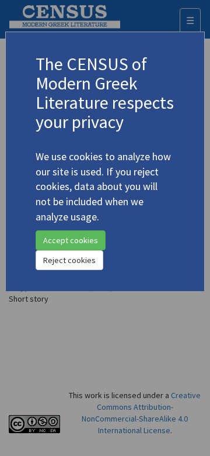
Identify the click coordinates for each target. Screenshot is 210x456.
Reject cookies (69, 260)
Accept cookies (70, 240)
